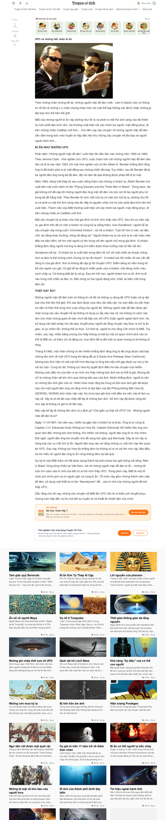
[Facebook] (20, 3)
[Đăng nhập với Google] (138, 3)
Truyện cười (86, 9)
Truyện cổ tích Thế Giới (49, 9)
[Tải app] (27, 3)
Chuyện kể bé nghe (104, 9)
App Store (124, 533)
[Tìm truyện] (154, 3)
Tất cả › (147, 19)
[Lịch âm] (13, 3)
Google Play (140, 533)
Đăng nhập (146, 3)
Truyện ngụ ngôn (71, 9)
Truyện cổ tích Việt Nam (25, 9)
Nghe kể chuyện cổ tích (127, 9)
